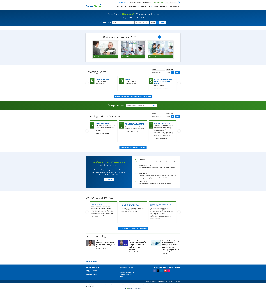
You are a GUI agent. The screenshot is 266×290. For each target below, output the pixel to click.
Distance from (169, 69)
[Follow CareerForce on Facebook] (154, 270)
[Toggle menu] (123, 7)
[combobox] (142, 22)
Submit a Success (126, 274)
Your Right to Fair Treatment (165, 281)
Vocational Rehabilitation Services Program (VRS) (160, 204)
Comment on (127, 272)
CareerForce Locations (91, 274)
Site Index (177, 281)
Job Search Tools (145, 6)
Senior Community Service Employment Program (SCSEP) (130, 204)
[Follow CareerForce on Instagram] (168, 270)
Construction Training (102, 123)
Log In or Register (158, 2)
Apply (177, 72)
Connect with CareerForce (134, 2)
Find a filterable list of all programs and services (133, 228)
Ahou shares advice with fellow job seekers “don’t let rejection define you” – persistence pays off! (105, 243)
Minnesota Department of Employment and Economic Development (116, 284)
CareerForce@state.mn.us (95, 272)
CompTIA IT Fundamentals (162, 123)
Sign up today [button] (108, 179)
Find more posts (91, 261)
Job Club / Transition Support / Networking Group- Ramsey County (163, 81)
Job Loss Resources (131, 6)
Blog (121, 276)
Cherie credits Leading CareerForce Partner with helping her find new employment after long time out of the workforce (138, 245)
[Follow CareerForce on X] (158, 270)
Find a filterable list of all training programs (133, 147)
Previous (87, 83)
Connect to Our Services (126, 267)
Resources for (174, 6)
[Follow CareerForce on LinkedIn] (161, 270)
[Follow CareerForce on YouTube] (165, 270)
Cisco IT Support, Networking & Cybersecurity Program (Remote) (135, 123)
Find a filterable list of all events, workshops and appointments (133, 96)
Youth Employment (97, 204)
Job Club (127, 79)
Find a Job (120, 6)
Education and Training (160, 6)
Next (178, 83)
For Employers (147, 2)
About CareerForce (151, 281)
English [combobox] (123, 2)
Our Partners (123, 270)
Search (162, 22)
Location (154, 69)
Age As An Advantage (102, 79)
